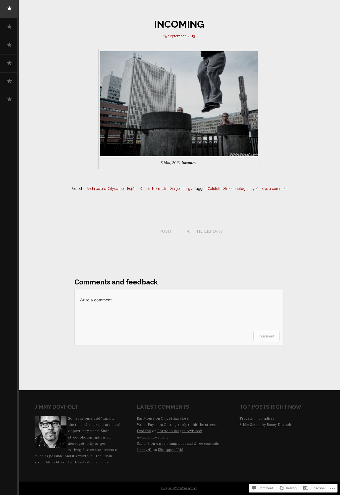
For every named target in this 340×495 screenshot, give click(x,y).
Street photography (239, 189)
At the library (207, 231)
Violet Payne (147, 424)
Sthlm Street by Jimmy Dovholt (265, 424)
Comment (266, 336)
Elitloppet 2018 (170, 449)
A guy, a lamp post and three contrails (187, 443)
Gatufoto (215, 189)
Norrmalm (160, 189)
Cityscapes (116, 189)
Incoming (179, 24)
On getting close (175, 418)
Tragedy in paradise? (256, 418)
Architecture (96, 189)
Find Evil (144, 431)
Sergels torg (180, 189)
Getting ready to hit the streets (190, 424)
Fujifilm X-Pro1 (138, 189)
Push (162, 231)
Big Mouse (146, 418)
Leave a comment (273, 189)
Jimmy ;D (144, 449)
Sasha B (143, 443)
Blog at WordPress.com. (179, 488)
